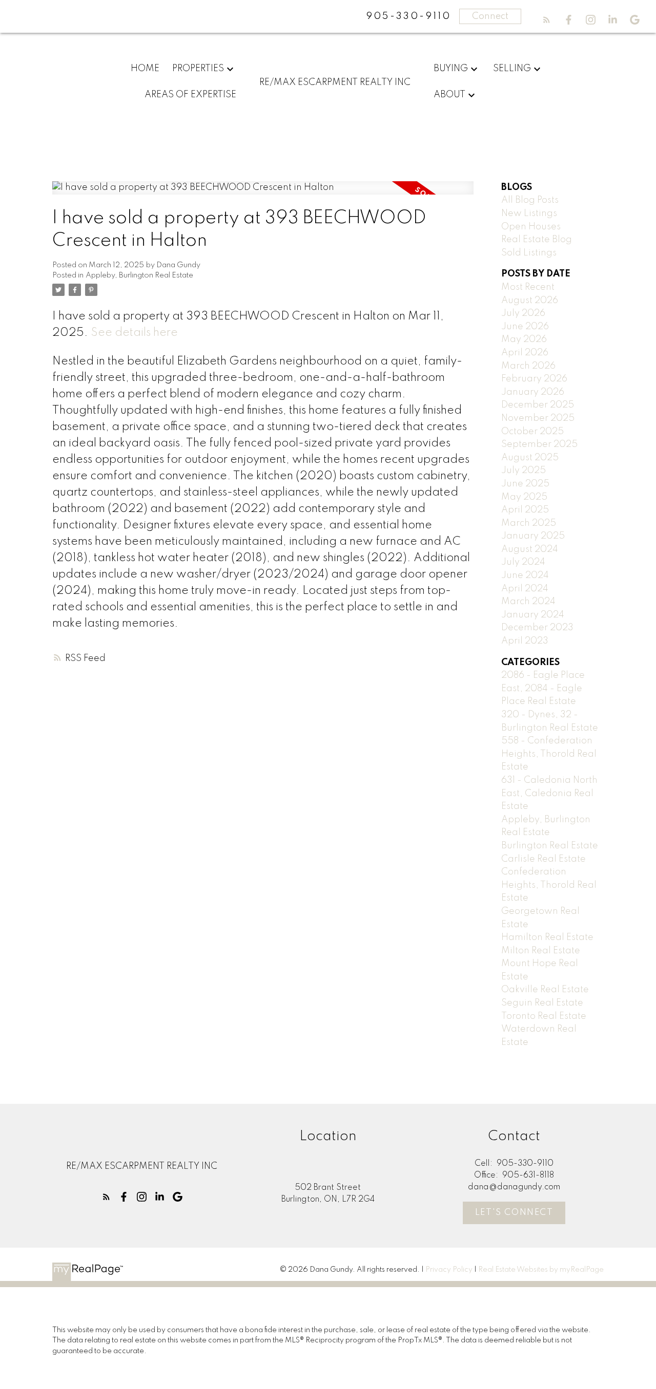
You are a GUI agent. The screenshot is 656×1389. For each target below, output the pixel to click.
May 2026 (524, 339)
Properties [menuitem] (198, 68)
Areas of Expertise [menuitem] (190, 94)
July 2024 (523, 562)
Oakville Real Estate (545, 989)
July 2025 (523, 470)
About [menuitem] (449, 94)
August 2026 (529, 300)
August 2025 (530, 457)
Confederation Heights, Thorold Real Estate (549, 885)
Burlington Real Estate (549, 845)
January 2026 (532, 392)
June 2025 (525, 483)
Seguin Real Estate (542, 1003)
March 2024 (528, 601)
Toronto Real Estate (543, 1016)
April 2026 (524, 352)
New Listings (529, 213)
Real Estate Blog (536, 239)
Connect (490, 16)
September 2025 (539, 444)
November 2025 (538, 418)
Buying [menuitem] (451, 68)
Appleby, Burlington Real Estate (139, 275)
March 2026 (528, 366)
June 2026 (525, 326)
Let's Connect (514, 1212)
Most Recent (528, 287)
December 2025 (537, 405)
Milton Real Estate (540, 950)
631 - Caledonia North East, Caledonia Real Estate (549, 793)
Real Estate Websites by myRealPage (541, 1269)
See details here (134, 332)
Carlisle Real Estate (543, 859)
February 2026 (534, 378)
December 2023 (537, 627)
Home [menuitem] (145, 68)
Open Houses (531, 226)
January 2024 (532, 614)
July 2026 (523, 313)
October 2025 (532, 431)
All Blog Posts (530, 200)
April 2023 (524, 641)
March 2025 (528, 523)
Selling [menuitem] (512, 68)
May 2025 (524, 497)
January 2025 (533, 536)
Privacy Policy (449, 1269)
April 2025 (525, 510)
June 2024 (525, 575)
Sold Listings (529, 253)
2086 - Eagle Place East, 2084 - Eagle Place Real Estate (543, 688)
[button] (546, 20)
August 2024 (529, 549)
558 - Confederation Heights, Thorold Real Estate (549, 754)
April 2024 (524, 588)
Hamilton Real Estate (547, 937)
